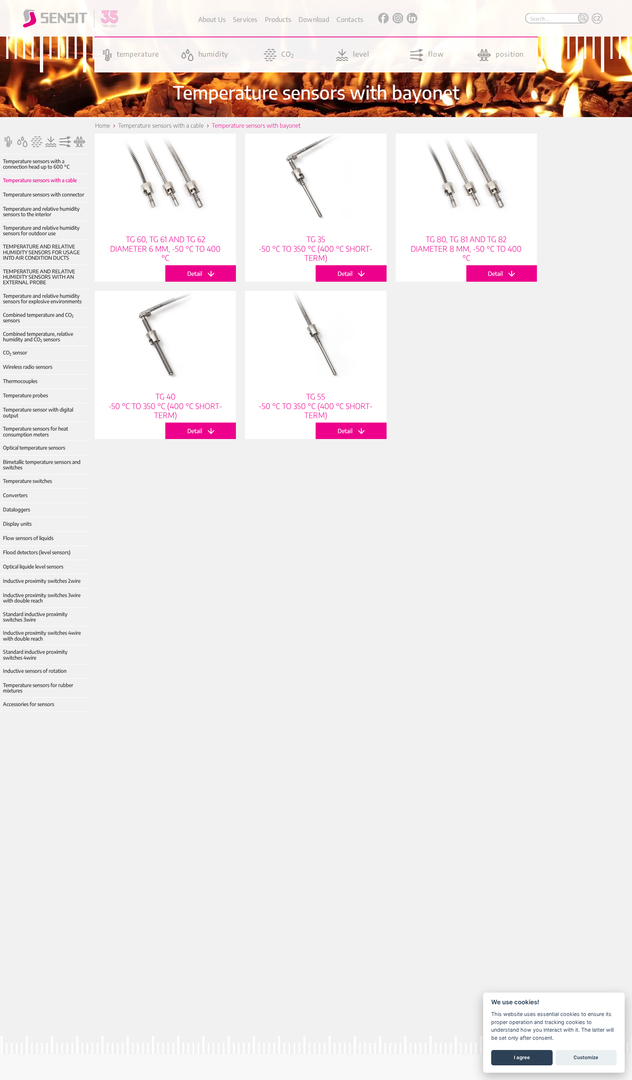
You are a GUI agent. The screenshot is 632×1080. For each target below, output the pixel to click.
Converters (15, 495)
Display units (17, 523)
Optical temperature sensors (34, 447)
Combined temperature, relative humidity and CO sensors (38, 336)
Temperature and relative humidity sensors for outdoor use (41, 230)
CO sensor (15, 352)
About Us (212, 19)
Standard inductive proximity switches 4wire (35, 654)
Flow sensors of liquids (28, 538)
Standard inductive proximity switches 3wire (35, 617)
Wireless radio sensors (27, 367)
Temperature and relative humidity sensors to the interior (41, 211)
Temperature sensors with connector (43, 194)
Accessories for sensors (28, 704)
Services (245, 19)
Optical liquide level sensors (33, 566)
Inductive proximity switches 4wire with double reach (42, 635)
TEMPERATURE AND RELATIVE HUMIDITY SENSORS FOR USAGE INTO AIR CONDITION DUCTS (41, 252)
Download (313, 19)
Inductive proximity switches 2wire (41, 581)
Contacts (349, 19)
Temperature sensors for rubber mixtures (38, 688)
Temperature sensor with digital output (38, 412)
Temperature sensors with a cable (40, 180)
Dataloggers (16, 509)
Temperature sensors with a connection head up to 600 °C (36, 164)
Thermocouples (20, 381)
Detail (165, 208)
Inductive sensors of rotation (35, 671)
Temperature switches (27, 481)
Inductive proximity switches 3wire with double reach (41, 598)
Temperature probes (25, 395)
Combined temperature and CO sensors (38, 317)
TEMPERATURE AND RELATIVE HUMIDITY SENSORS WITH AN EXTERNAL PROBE (39, 277)
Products (278, 19)
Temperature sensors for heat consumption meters (35, 431)
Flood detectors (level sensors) (37, 552)
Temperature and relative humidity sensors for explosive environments (42, 298)
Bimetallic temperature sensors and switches (41, 464)
